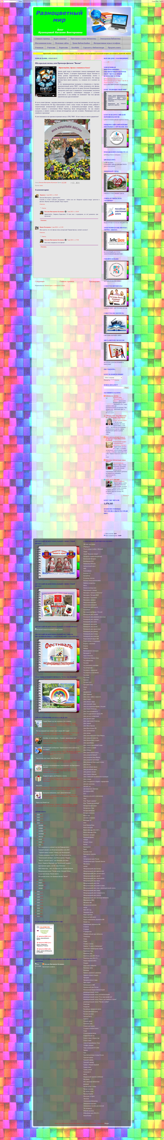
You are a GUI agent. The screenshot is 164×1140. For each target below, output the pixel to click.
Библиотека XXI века (89, 563)
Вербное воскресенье (89, 583)
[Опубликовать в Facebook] (77, 183)
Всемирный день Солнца (90, 634)
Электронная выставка (89, 1103)
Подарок (85, 963)
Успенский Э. (87, 1072)
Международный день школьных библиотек (96, 898)
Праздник (86, 977)
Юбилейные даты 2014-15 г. (91, 1113)
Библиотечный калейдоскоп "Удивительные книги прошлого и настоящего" (61, 748)
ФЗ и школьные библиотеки (91, 1081)
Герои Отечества (88, 655)
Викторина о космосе (89, 600)
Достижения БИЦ (88, 791)
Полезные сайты (62, 43)
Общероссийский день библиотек (93, 934)
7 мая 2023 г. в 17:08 (73, 240)
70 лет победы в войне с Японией (93, 549)
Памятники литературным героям (93, 948)
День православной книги (91, 752)
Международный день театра (91, 890)
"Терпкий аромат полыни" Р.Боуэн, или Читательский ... (54, 852)
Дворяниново (87, 692)
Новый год (86, 922)
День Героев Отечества (90, 709)
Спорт (85, 1031)
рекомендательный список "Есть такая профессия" (97, 997)
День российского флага (90, 767)
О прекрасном (87, 931)
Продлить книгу (114, 47)
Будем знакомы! (60, 38)
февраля (41, 885)
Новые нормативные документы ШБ (93, 919)
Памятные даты (87, 953)
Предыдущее (94, 281)
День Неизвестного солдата (91, 740)
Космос (85, 844)
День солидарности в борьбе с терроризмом (96, 781)
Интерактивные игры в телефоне (107, 43)
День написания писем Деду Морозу (94, 735)
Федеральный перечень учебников (93, 1077)
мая (40, 845)
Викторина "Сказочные (90, 597)
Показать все (126, 495)
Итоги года (86, 815)
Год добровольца (88, 660)
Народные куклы (88, 912)
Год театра (86, 677)
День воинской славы (89, 704)
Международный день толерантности (94, 893)
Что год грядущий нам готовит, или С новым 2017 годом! (53, 731)
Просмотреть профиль (48, 967)
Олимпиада (86, 936)
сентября (41, 834)
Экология (86, 1099)
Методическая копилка (89, 905)
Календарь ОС (87, 820)
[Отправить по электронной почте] (72, 183)
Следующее (40, 281)
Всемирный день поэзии (90, 626)
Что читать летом (88, 1091)
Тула (84, 1053)
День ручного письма (89, 772)
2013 (38, 916)
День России (87, 764)
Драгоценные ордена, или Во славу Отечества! (51, 866)
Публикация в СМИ (89, 985)
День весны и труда (89, 701)
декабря (41, 825)
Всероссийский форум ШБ (91, 639)
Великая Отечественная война (92, 580)
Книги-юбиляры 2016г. (90, 832)
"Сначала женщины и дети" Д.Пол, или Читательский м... (55, 855)
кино (41, 185)
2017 (38, 905)
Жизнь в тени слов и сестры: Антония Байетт (120, 419)
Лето (84, 856)
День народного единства (90, 738)
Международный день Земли (91, 881)
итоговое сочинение (89, 818)
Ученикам (39, 47)
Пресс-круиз (87, 982)
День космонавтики (89, 730)
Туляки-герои (87, 1067)
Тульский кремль (88, 1057)
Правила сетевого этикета (90, 975)
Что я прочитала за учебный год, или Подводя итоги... (54, 847)
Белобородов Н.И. (88, 561)
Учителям (51, 47)
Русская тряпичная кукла (90, 1011)
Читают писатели (88, 1089)
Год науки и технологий (90, 670)
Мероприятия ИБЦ (88, 900)
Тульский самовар (88, 1062)
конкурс (85, 839)
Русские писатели (88, 1014)
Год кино (86, 663)
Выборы (85, 648)
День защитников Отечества (91, 721)
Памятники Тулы (88, 951)
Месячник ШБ (87, 902)
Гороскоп (86, 680)
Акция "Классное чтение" (90, 554)
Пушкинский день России (90, 987)
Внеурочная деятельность (90, 607)
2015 (38, 911)
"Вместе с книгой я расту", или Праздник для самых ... (54, 860)
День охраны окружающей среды (92, 745)
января (41, 888)
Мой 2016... (39, 785)
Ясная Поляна (87, 1115)
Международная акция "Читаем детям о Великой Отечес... (55, 871)
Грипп (85, 687)
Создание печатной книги (90, 1028)
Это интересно (87, 1108)
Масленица (86, 864)
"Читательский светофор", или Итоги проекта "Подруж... (54, 858)
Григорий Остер (88, 684)
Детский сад (86, 786)
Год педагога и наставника (91, 672)
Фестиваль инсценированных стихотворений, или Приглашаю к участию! (61, 766)
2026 (38, 815)
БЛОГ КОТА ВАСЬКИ (112, 480)
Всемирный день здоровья (90, 619)
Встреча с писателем (89, 643)
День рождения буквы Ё (90, 755)
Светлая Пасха (87, 1016)
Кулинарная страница (89, 854)
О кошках (86, 929)
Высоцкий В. (87, 653)
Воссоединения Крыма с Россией (92, 612)
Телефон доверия (88, 1045)
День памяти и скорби (89, 747)
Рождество (86, 1007)
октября (41, 831)
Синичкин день (87, 1023)
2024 (38, 820)
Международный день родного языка (94, 885)
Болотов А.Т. (87, 573)
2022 (38, 891)
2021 (38, 894)
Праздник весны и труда (90, 980)
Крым (85, 849)
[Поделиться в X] (75, 183)
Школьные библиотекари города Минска (116, 461)
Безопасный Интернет (89, 559)
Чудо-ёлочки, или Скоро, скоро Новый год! (48, 758)
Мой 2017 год (87, 910)
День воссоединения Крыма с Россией (94, 706)
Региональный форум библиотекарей (94, 990)
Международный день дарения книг (93, 871)
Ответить (42, 204)
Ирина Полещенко (45, 227)
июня (40, 842)
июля (40, 839)
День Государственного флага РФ (93, 714)
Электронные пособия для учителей (93, 1106)
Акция (85, 551)
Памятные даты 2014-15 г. (90, 958)
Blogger (107, 1123)
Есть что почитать (118, 463)
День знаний (87, 723)
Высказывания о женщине (91, 651)
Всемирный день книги (90, 622)
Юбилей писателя (88, 1111)
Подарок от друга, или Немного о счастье (55, 776)
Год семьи (86, 675)
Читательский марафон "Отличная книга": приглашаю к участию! (119, 443)
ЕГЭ (84, 794)
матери (85, 866)
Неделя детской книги (89, 917)
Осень (85, 939)
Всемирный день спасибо (90, 614)
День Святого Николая (89, 774)
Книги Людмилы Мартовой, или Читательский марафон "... (55, 863)
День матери (87, 733)
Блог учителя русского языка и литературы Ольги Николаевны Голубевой (115, 438)
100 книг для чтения (89, 544)
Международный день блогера (92, 868)
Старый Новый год (88, 1035)
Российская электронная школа (92, 1009)
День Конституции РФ (89, 728)
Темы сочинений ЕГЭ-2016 (91, 1048)
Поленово (86, 970)
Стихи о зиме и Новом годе (91, 1038)
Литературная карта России (91, 859)
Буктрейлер (86, 576)
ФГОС (85, 1074)
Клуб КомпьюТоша (88, 825)
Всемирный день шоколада (91, 636)
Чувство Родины (88, 1094)
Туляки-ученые (87, 1069)
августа (41, 836)
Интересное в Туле (88, 808)
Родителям (63, 47)
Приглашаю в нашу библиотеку (83, 38)
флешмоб (86, 1084)
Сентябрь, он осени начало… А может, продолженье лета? (59, 738)
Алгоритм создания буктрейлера (92, 556)
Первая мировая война (89, 961)
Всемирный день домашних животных (94, 617)
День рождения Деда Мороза (91, 757)
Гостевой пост (87, 682)
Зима (84, 798)
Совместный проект (89, 1026)
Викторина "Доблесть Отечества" (92, 593)
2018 (38, 902)
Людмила (42, 195)
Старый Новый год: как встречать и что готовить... (57, 721)
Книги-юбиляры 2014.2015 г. (91, 830)
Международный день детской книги (94, 873)
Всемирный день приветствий (92, 629)
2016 (38, 908)
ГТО (84, 689)
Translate (116, 380)
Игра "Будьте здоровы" (89, 801)
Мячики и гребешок (119, 481)
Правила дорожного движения (92, 973)
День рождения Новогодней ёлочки (93, 762)
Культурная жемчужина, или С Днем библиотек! (57, 793)
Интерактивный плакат (90, 806)
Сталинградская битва (89, 1033)
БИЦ (84, 568)
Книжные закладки (88, 835)
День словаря (87, 779)
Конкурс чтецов (87, 842)
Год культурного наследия (90, 665)
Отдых (85, 941)
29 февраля (86, 547)
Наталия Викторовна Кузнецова (54, 212)
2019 (38, 900)
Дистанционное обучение (90, 789)
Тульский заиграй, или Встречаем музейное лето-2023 (54, 850)
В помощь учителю (88, 578)
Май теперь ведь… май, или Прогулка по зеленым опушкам (55, 868)
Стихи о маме (87, 1040)
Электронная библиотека (110, 38)
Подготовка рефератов (89, 965)
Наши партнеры (88, 914)
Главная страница (42, 38)
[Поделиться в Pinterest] (79, 183)
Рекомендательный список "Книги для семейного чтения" (100, 999)
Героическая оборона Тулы (91, 658)
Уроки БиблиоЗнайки (81, 43)
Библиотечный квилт (89, 566)
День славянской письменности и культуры (95, 776)
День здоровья (87, 694)
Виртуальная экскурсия (90, 605)
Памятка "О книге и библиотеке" (92, 946)
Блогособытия (87, 571)
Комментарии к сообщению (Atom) (55, 285)
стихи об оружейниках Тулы (91, 1043)
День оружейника (88, 743)
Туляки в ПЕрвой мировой (91, 1065)
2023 (38, 823)
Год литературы (87, 668)
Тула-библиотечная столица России (93, 1055)
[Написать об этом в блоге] (73, 183)
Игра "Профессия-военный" (91, 803)
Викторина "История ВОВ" (91, 595)
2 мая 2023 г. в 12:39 (57, 227)
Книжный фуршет (88, 837)
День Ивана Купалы (89, 726)
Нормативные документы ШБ (91, 924)
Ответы (44, 208)
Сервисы (85, 1019)
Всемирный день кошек (90, 624)
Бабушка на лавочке (112, 396)
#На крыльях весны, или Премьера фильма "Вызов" (53, 876)
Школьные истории (89, 1096)
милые (85, 907)
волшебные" (86, 609)
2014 (38, 914)
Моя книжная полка (43, 43)
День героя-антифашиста (90, 711)
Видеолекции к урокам (90, 590)
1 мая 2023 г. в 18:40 (52, 195)
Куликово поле (87, 852)
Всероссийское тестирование (91, 641)
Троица (85, 1050)
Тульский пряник (88, 1060)
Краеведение (87, 847)
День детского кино (89, 718)
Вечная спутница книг (89, 588)
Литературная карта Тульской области (94, 861)
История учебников (89, 813)
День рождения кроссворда (91, 760)
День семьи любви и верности (92, 697)
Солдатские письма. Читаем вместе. (48, 874)
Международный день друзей (91, 876)
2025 (38, 817)
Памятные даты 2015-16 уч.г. (91, 956)
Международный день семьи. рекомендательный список (99, 888)
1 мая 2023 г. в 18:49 (73, 211)
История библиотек (89, 810)
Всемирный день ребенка (90, 631)
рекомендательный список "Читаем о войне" (96, 1002)
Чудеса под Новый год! (42, 802)
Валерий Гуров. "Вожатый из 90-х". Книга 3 (118, 399)
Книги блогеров (88, 827)
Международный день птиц (91, 883)
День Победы (87, 750)
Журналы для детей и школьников (93, 796)
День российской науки (90, 769)
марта (40, 882)
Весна (85, 585)
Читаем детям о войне (89, 1086)
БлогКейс (75, 47)
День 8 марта (87, 699)
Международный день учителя (92, 895)
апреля (41, 880)
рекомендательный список (90, 992)
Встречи (85, 646)
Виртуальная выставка (89, 602)
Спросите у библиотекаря (93, 47)
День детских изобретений (91, 716)
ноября (41, 828)
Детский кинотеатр (88, 784)
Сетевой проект (87, 1021)
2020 (38, 897)
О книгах (86, 927)
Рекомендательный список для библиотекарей (96, 994)
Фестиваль (86, 1079)
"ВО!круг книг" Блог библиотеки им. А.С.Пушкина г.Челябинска (116, 416)
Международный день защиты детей (93, 878)
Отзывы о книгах (88, 944)
